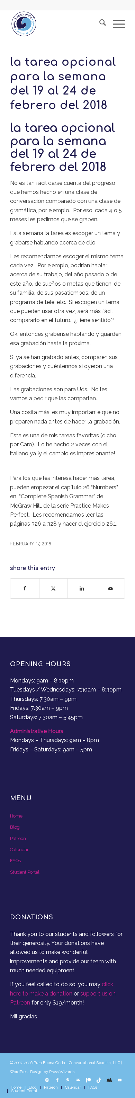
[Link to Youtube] (120, 1080)
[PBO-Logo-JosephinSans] (56, 24)
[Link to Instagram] (47, 1080)
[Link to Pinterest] (68, 1080)
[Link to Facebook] (57, 1080)
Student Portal (24, 872)
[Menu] (115, 24)
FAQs (15, 860)
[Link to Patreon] (88, 1080)
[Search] (99, 24)
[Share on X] (53, 588)
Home (16, 816)
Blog (15, 827)
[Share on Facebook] (24, 588)
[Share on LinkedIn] (82, 588)
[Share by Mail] (110, 588)
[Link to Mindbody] (109, 1080)
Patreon (18, 838)
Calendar (19, 849)
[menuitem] (99, 24)
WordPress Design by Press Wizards (42, 1072)
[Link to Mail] (78, 1080)
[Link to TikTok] (99, 1080)
